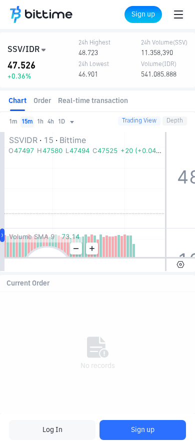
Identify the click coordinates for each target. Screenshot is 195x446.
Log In (52, 430)
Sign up (142, 430)
